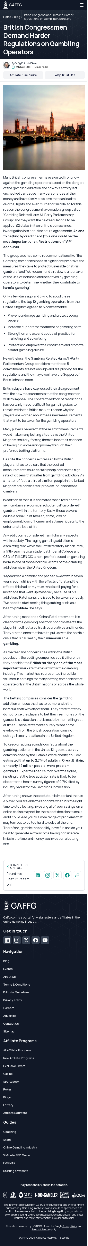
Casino (8, 1074)
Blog (17, 17)
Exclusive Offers (14, 1066)
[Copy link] (77, 875)
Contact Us (11, 1023)
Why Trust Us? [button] (65, 75)
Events (8, 969)
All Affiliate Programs (17, 1050)
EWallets (9, 1163)
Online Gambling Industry (20, 1147)
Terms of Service (41, 1229)
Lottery (8, 1105)
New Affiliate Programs (18, 1058)
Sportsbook (11, 1081)
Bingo (7, 1097)
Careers (8, 1008)
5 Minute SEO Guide (16, 1155)
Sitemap (9, 1031)
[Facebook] (36, 940)
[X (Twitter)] (26, 940)
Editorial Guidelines (16, 992)
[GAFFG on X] (57, 875)
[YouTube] (45, 940)
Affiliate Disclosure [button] (23, 75)
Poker (7, 1089)
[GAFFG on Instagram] (48, 875)
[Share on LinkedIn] (38, 875)
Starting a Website (15, 1171)
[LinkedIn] (7, 940)
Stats (7, 1139)
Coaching (9, 1132)
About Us (9, 977)
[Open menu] (82, 5)
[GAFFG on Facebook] (67, 875)
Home (7, 17)
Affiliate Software (15, 1113)
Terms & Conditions (16, 984)
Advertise (10, 1016)
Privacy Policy (12, 1000)
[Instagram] (17, 940)
